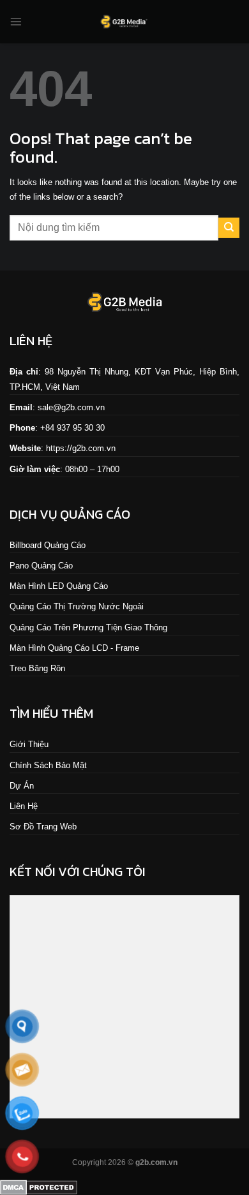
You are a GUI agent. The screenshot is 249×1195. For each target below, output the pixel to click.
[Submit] (228, 228)
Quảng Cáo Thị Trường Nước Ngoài (77, 606)
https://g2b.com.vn (81, 448)
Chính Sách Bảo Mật (48, 765)
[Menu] (16, 22)
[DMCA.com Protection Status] (38, 1186)
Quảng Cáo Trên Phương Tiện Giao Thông (88, 627)
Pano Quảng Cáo (41, 565)
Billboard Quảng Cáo (48, 545)
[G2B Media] (124, 21)
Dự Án (22, 785)
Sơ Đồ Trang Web (43, 826)
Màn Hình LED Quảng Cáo (59, 586)
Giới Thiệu (29, 744)
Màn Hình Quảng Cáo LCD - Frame (74, 648)
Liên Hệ (24, 806)
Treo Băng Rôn (37, 668)
